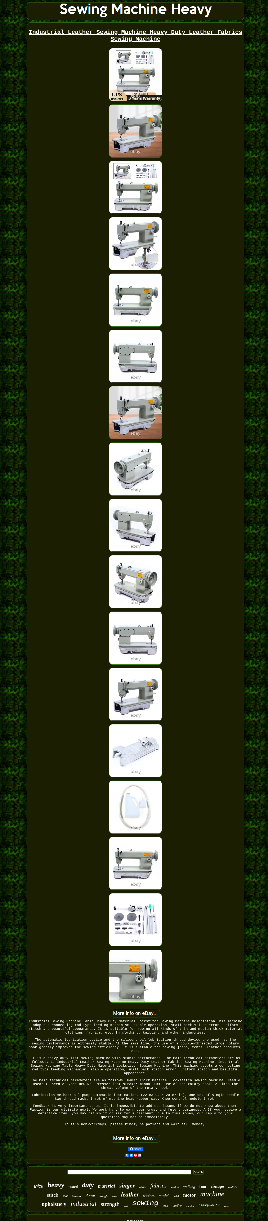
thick (38, 1186)
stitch (52, 1195)
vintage (217, 1186)
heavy (56, 1185)
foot (202, 1186)
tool (65, 1196)
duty (88, 1185)
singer (127, 1185)
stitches (149, 1196)
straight (103, 1196)
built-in (232, 1187)
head (126, 1206)
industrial (84, 1203)
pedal (176, 1196)
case (114, 1196)
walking (189, 1187)
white (142, 1187)
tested (73, 1187)
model (164, 1195)
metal (226, 1206)
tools (165, 1205)
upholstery (54, 1204)
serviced (175, 1187)
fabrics (158, 1185)
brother (177, 1205)
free (90, 1195)
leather (130, 1194)
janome (77, 1196)
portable (190, 1206)
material (106, 1186)
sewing (145, 1203)
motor (189, 1195)
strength (110, 1204)
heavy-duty (208, 1205)
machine (212, 1194)
